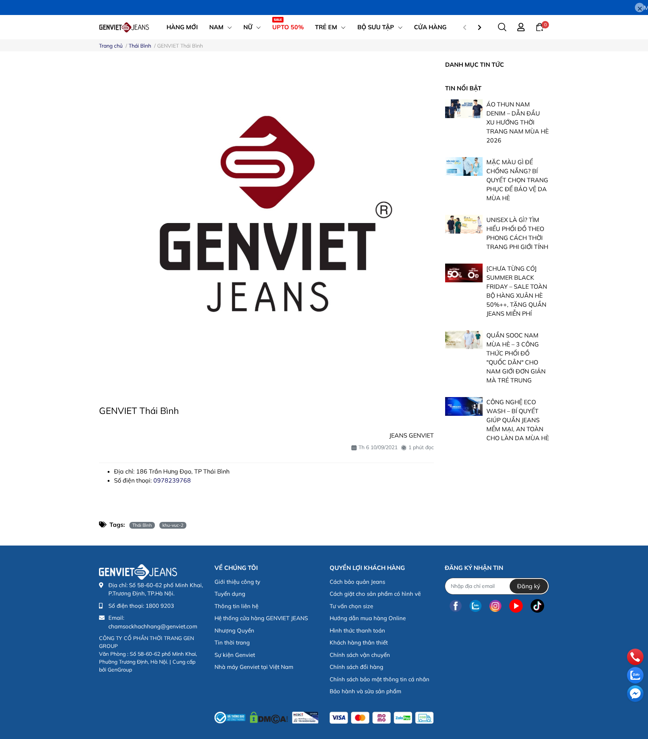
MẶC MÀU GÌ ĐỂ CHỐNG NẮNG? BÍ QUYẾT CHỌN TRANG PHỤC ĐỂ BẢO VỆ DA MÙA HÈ (517, 180)
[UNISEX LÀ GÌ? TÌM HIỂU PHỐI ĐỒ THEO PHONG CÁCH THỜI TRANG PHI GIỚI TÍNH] (464, 224)
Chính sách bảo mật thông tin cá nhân (379, 679)
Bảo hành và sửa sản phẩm (365, 691)
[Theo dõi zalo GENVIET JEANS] (475, 606)
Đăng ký (528, 586)
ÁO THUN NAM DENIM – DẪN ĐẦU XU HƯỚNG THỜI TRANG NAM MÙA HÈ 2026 (517, 122)
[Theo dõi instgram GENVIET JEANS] (495, 606)
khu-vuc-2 (172, 525)
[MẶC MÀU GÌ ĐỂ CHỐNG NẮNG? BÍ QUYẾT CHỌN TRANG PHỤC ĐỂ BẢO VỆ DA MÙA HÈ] (464, 166)
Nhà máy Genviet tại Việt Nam (253, 666)
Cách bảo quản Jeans (357, 581)
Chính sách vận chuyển (360, 654)
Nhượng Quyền (234, 630)
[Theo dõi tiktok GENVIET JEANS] (537, 606)
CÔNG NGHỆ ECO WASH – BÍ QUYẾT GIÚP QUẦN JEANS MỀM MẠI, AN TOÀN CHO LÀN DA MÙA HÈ (517, 420)
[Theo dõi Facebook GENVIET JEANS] (455, 606)
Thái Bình (142, 525)
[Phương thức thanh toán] (382, 718)
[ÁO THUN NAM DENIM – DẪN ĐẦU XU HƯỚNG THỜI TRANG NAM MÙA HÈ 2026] (464, 108)
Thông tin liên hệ (236, 606)
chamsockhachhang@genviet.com (152, 626)
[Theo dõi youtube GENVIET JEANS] (516, 606)
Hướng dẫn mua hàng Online (368, 618)
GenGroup (120, 669)
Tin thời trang (232, 642)
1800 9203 (160, 605)
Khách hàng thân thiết (359, 642)
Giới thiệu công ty (237, 581)
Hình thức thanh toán (357, 630)
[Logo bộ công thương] (266, 716)
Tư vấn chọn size (351, 606)
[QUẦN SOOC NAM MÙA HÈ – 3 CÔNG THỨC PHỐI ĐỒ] (464, 339)
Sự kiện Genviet (234, 654)
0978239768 (172, 480)
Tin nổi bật (463, 88)
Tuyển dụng (229, 593)
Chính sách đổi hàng (356, 666)
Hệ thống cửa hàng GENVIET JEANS (261, 618)
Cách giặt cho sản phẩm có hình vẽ (375, 593)
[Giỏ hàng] (540, 26)
